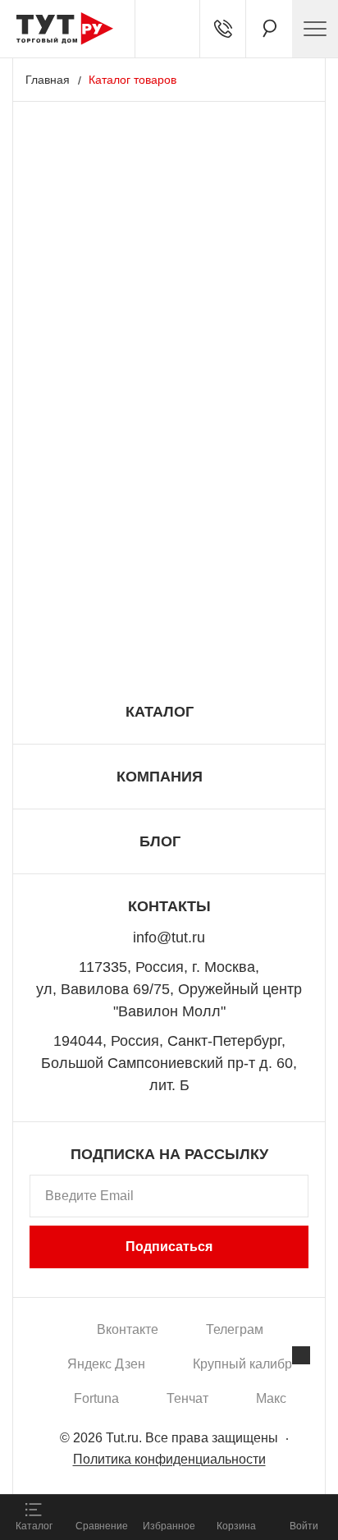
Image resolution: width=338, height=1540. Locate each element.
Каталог (160, 711)
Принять (219, 1462)
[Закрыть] (301, 1355)
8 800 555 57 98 (169, 643)
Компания (159, 776)
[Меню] (315, 28)
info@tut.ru (169, 937)
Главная (47, 79)
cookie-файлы (208, 1390)
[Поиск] (269, 28)
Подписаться (169, 1247)
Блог (159, 841)
